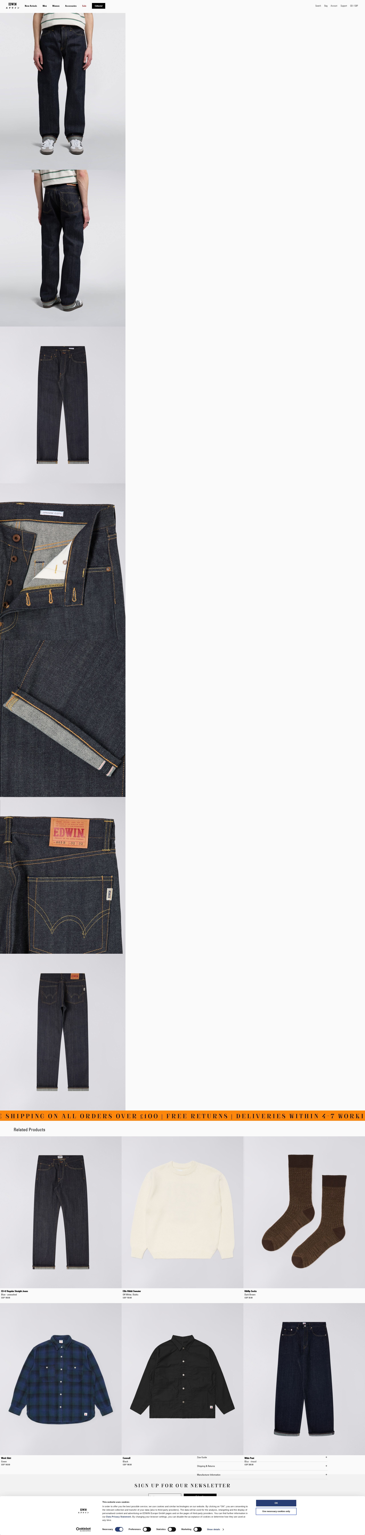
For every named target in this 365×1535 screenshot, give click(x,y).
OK (276, 1503)
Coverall (126, 1460)
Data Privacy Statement (118, 1516)
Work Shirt (6, 1460)
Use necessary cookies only (276, 1511)
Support (344, 5)
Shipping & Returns (206, 1466)
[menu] (65, 6)
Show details (213, 1529)
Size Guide (202, 1457)
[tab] (167, 6)
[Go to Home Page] (12, 6)
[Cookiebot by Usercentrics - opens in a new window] (83, 1529)
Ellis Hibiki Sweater (132, 1293)
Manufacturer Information (208, 1474)
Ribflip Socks (251, 1293)
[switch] (147, 1529)
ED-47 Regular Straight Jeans (14, 1293)
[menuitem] (31, 6)
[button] (354, 5)
